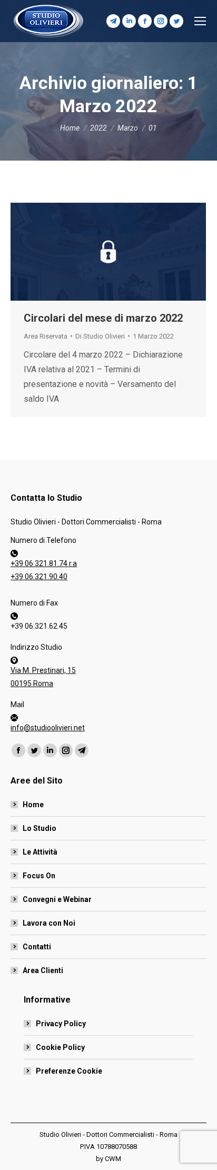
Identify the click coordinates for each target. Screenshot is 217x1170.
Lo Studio (39, 828)
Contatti (37, 947)
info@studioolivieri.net (48, 727)
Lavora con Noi (49, 923)
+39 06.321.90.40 (39, 576)
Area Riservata (45, 336)
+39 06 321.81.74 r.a (44, 563)
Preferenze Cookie (69, 1071)
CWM (113, 1159)
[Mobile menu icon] (200, 21)
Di (100, 336)
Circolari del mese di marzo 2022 (103, 318)
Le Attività (40, 852)
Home (33, 804)
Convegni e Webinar (57, 899)
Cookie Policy (60, 1047)
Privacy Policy (61, 1023)
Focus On (39, 875)
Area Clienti (43, 970)
